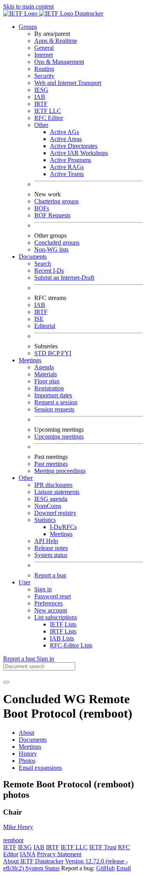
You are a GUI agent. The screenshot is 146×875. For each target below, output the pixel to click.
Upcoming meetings (59, 436)
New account (50, 610)
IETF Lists (63, 624)
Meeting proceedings (60, 470)
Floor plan (47, 381)
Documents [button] (33, 256)
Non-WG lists (51, 249)
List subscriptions (55, 617)
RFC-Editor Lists (71, 645)
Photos (27, 760)
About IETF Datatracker (33, 861)
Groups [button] (28, 26)
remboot (13, 840)
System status (50, 555)
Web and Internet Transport (67, 82)
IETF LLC (47, 111)
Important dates (53, 395)
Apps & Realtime (55, 40)
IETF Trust (102, 847)
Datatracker (88, 13)
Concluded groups (56, 242)
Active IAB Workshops (79, 153)
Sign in (43, 589)
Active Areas (66, 139)
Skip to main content (28, 6)
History (28, 753)
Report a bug (50, 575)
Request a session (55, 402)
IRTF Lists (63, 631)
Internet (43, 54)
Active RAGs (67, 167)
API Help (46, 541)
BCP (54, 353)
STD (41, 353)
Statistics (45, 520)
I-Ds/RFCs (63, 527)
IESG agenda (50, 499)
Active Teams (67, 174)
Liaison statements (56, 492)
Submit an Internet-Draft (64, 277)
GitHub (105, 868)
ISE (39, 319)
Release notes (51, 548)
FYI (66, 353)
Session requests (54, 409)
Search (42, 263)
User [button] (24, 582)
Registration (49, 388)
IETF (9, 847)
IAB (39, 96)
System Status (42, 868)
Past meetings (51, 463)
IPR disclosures (53, 485)
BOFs (41, 208)
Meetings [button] (30, 360)
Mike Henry (18, 827)
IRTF (40, 104)
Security (44, 75)
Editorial (44, 326)
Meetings (61, 534)
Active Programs (70, 160)
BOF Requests (52, 215)
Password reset (52, 596)
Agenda (44, 367)
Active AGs (64, 132)
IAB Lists (62, 638)
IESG (41, 89)
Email (123, 868)
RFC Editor (48, 118)
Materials (45, 374)
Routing (44, 68)
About (26, 732)
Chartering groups (56, 201)
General (44, 47)
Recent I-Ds (49, 270)
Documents (33, 739)
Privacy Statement (59, 854)
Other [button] (26, 478)
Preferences (48, 603)
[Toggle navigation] (6, 682)
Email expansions (40, 767)
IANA (27, 854)
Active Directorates (73, 146)
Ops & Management (59, 61)
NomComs (47, 506)
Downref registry (55, 513)
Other (41, 125)
